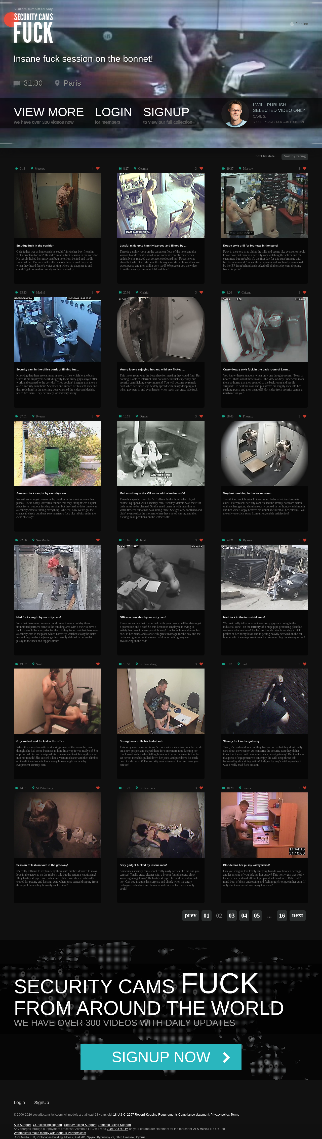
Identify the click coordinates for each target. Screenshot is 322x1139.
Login (19, 1102)
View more (49, 112)
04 (244, 915)
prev (190, 915)
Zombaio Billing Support (114, 1125)
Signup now (161, 1057)
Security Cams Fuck (28, 25)
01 (207, 915)
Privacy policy (220, 1114)
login (113, 112)
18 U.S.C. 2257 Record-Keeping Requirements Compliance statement (161, 1114)
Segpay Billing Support (80, 1125)
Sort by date (265, 156)
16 (282, 915)
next (297, 915)
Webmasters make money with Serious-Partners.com (50, 1133)
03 (232, 915)
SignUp (41, 1102)
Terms (235, 1114)
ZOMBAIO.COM (117, 1129)
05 (257, 915)
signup (166, 112)
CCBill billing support (47, 1125)
